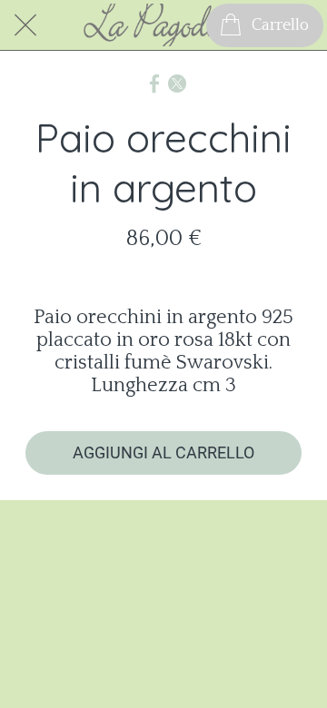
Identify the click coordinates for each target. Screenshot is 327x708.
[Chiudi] (25, 25)
